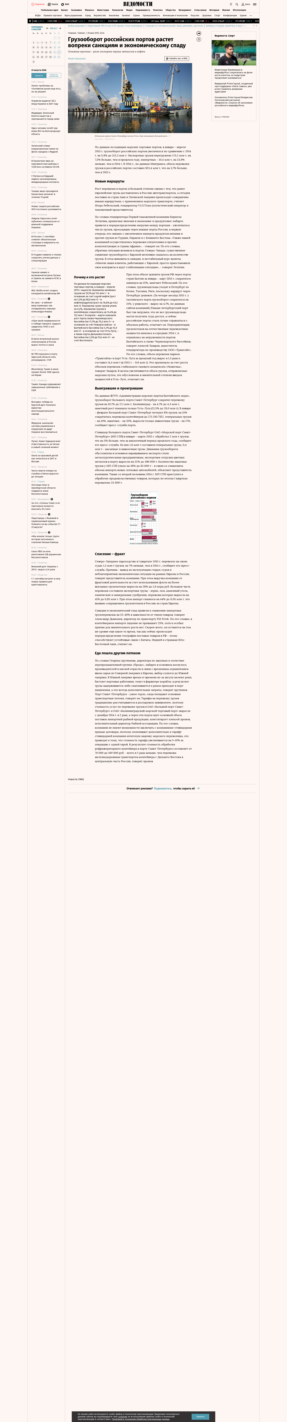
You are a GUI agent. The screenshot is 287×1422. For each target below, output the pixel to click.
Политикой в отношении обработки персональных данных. (141, 1419)
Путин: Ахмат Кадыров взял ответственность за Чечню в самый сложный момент (45, 444)
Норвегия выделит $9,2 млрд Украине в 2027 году (44, 102)
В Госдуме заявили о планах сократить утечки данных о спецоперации (46, 257)
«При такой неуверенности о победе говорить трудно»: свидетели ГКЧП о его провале (46, 325)
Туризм (243, 15)
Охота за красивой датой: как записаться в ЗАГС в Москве (44, 458)
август (53, 28)
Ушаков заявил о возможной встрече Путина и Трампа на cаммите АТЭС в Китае (46, 277)
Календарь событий (37, 28)
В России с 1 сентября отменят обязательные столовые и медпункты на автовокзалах (45, 241)
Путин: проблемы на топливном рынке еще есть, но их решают (46, 88)
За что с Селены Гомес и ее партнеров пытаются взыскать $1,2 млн (45, 506)
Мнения (226, 10)
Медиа (129, 10)
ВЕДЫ (38, 15)
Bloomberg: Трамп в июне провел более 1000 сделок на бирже (45, 372)
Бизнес (64, 10)
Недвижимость (143, 10)
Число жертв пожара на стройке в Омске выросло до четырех (45, 473)
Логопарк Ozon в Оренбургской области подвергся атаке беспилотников (43, 489)
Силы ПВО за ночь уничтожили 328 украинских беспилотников (46, 554)
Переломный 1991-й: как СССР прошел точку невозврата (114, 26)
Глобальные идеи (49, 10)
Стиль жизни (200, 10)
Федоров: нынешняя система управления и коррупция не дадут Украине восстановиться (44, 427)
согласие (122, 1416)
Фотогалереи (239, 10)
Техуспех (195, 15)
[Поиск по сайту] (236, 4)
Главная (72, 33)
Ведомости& (100, 15)
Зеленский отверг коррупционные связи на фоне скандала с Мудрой (44, 148)
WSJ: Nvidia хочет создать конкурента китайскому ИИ (45, 292)
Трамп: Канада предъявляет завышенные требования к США (46, 387)
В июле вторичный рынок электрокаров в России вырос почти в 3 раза (45, 341)
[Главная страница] (138, 4)
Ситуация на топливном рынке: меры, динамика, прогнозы (174, 26)
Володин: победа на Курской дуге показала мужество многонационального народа (43, 408)
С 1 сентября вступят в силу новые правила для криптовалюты (45, 581)
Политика (158, 10)
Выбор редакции (76, 26)
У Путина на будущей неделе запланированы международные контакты (45, 179)
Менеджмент (185, 10)
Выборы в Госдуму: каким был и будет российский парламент (236, 26)
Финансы (89, 10)
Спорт (217, 15)
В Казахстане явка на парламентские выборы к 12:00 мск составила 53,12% (45, 164)
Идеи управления (73, 15)
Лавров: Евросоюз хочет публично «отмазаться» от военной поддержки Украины (45, 223)
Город (88, 15)
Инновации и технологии (175, 15)
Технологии (117, 10)
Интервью (214, 10)
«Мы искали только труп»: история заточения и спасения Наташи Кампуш (45, 539)
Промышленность (151, 15)
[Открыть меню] (254, 4)
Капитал (126, 15)
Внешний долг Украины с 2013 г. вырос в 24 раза (44, 568)
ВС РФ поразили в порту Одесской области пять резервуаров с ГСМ (44, 357)
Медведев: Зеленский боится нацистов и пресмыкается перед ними (45, 116)
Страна (136, 15)
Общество (171, 10)
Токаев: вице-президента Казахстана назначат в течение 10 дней (44, 194)
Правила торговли (52, 15)
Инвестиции (103, 10)
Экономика (76, 10)
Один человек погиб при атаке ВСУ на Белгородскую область (45, 131)
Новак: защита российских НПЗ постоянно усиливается (46, 208)
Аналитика (114, 15)
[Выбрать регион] (230, 4)
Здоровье (207, 15)
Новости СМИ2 (76, 779)
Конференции (230, 15)
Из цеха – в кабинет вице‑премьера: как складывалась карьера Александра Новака (43, 307)
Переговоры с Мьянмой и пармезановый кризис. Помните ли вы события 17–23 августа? (46, 522)
